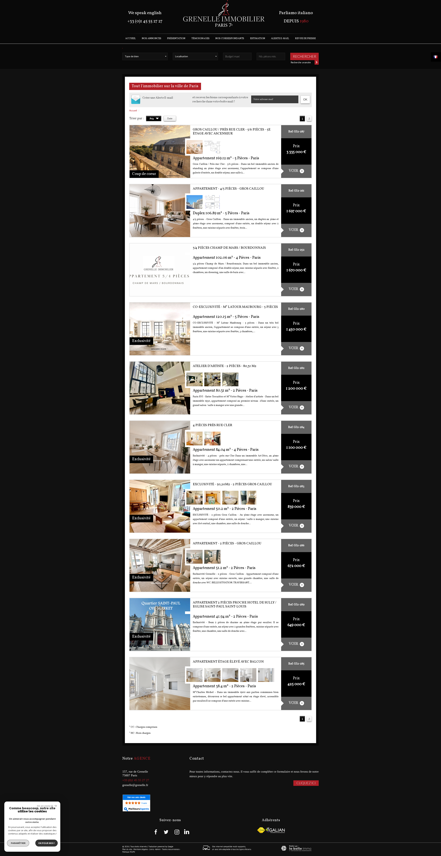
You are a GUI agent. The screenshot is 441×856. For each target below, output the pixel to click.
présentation (176, 38)
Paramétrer (18, 843)
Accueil (130, 38)
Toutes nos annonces (170, 849)
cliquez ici (306, 783)
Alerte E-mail (280, 38)
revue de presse (305, 38)
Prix (152, 118)
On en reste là (45, 805)
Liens (151, 849)
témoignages (200, 38)
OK (305, 99)
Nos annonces (151, 38)
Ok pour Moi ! (46, 843)
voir (294, 171)
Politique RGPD (128, 852)
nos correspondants (229, 38)
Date (169, 118)
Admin (158, 849)
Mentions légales (141, 849)
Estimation (257, 38)
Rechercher (304, 56)
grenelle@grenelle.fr (135, 785)
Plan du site (127, 849)
